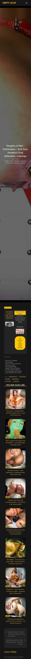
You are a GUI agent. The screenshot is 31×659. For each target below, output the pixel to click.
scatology (16, 381)
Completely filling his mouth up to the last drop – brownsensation (15, 532)
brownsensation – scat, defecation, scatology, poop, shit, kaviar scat (15, 472)
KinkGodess (15, 379)
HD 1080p (7, 379)
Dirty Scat (9, 2)
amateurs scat (13, 376)
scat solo (8, 381)
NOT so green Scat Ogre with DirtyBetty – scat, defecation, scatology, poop (15, 443)
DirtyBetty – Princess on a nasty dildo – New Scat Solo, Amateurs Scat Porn (15, 561)
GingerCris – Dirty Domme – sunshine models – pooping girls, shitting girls (15, 591)
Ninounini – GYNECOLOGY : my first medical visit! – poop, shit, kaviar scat (15, 413)
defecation (23, 376)
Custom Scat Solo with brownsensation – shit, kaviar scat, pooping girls (15, 502)
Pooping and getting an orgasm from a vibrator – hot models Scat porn (15, 621)
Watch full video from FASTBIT (20, 344)
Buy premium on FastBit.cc (20, 313)
